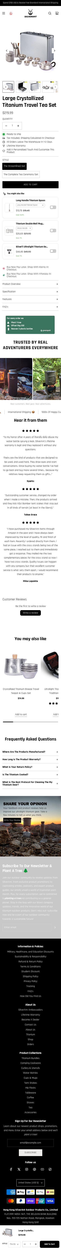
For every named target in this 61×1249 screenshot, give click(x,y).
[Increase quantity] (18, 125)
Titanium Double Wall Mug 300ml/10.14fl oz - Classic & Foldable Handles (29, 224)
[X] (18, 1169)
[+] (36, 1244)
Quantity (7, 119)
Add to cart (21, 714)
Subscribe (31, 1152)
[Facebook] (11, 1169)
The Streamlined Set (14, 166)
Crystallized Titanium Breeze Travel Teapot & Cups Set (21, 691)
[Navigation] (3, 13)
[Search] (49, 13)
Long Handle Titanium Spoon (30, 200)
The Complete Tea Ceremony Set (21, 174)
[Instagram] (26, 1169)
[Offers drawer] (10, 13)
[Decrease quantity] (6, 125)
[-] (24, 1244)
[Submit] (55, 927)
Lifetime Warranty (16, 146)
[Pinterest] (34, 1169)
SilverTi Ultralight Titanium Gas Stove (31, 247)
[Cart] (57, 13)
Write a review (30, 613)
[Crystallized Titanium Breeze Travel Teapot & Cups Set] (21, 666)
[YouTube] (42, 1169)
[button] (6, 50)
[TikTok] (50, 1169)
